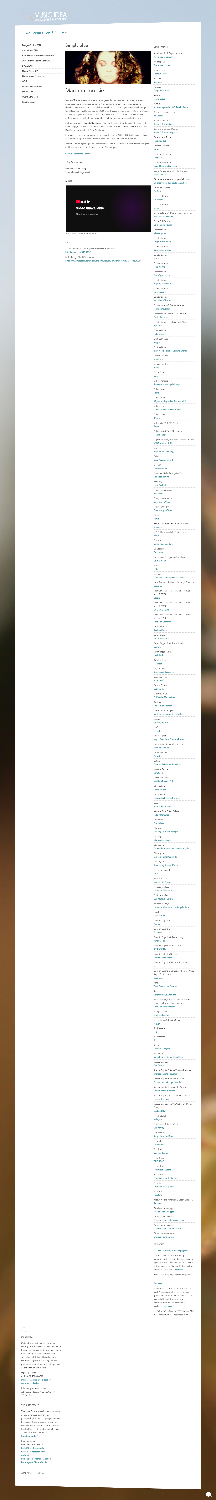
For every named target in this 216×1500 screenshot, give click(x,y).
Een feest (158, 1283)
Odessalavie (159, 823)
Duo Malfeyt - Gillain (163, 898)
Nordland (158, 1194)
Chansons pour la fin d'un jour (168, 1228)
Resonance (158, 977)
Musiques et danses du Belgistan (168, 714)
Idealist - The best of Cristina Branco (170, 350)
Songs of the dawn (162, 241)
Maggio (157, 1023)
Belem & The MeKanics (164, 124)
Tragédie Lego (160, 434)
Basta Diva (158, 493)
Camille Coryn (28, 101)
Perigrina (158, 756)
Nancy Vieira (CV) (30, 71)
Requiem (157, 1203)
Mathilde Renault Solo (164, 781)
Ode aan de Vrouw (162, 882)
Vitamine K (159, 680)
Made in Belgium (161, 1152)
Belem (156, 426)
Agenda (38, 33)
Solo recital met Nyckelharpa (167, 384)
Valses (156, 149)
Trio (155, 1031)
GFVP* (156, 535)
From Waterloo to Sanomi (166, 1178)
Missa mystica (160, 233)
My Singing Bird (161, 722)
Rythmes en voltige (162, 250)
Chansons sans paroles (164, 1236)
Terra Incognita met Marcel (166, 865)
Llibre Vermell (160, 789)
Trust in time (159, 915)
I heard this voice (161, 1099)
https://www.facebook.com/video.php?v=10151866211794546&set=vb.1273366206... (102, 260)
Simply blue (159, 772)
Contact (64, 32)
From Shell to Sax (162, 747)
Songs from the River (163, 1136)
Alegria (157, 342)
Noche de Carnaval (162, 621)
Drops (156, 208)
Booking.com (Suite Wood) (34, 1462)
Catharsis (158, 585)
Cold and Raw (160, 1110)
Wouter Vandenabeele (32, 86)
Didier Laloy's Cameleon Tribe (167, 409)
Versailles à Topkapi (162, 300)
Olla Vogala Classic (162, 840)
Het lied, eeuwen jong (164, 451)
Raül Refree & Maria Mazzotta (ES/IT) (39, 55)
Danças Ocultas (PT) (31, 45)
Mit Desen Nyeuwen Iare (165, 994)
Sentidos (157, 82)
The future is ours (162, 65)
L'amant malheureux (163, 890)
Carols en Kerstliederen (164, 1006)
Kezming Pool (160, 688)
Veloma (157, 924)
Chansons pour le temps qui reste (169, 1220)
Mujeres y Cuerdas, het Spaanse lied (170, 182)
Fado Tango (159, 333)
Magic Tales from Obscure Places (169, 739)
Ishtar (156, 569)
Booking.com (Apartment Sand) (36, 1458)
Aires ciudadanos (161, 1015)
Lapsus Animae (160, 468)
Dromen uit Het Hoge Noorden (168, 1082)
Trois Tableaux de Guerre (165, 986)
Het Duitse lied (160, 174)
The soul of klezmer (163, 705)
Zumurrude (159, 1144)
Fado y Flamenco (161, 814)
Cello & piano (160, 560)
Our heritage (159, 1127)
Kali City (157, 646)
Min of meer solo (161, 638)
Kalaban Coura (160, 630)
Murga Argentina (161, 609)
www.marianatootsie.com (78, 153)
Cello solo (158, 552)
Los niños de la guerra (164, 1186)
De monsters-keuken (163, 224)
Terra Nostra (159, 266)
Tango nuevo (159, 98)
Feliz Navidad (160, 140)
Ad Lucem (158, 115)
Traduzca (158, 663)
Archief (50, 32)
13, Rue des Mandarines (164, 697)
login (42, 1473)
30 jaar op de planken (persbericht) (170, 401)
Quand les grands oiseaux (165, 166)
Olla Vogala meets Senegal (166, 831)
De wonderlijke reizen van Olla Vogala (171, 848)
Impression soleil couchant (166, 1073)
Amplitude (158, 359)
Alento (157, 367)
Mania (156, 258)
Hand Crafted (160, 485)
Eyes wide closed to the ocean (167, 798)
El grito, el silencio (162, 283)
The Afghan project (162, 275)
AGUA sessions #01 (163, 443)
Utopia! (157, 597)
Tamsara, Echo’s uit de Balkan (167, 764)
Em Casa (157, 191)
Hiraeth (157, 730)
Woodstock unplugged (164, 1211)
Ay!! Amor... (159, 325)
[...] (155, 965)
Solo (156, 375)
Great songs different (163, 510)
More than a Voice (162, 501)
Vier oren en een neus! (164, 216)
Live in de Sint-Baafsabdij (165, 856)
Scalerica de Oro (161, 476)
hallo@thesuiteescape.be (33, 1448)
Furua (156, 518)
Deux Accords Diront (163, 459)
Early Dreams (160, 292)
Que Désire (159, 1065)
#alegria (158, 1119)
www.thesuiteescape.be (33, 1451)
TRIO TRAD (159, 1161)
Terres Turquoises (162, 308)
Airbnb (25, 1455)
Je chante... (159, 157)
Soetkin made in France (164, 1090)
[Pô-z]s (157, 417)
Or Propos (158, 199)
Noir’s (156, 392)
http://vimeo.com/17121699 (78, 252)
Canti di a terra (161, 317)
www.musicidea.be (29, 1383)
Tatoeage (158, 527)
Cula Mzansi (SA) (30, 50)
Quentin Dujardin (30, 96)
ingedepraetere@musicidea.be (36, 1379)
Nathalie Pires (160, 73)
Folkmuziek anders (162, 1169)
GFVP (24, 81)
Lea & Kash (158, 655)
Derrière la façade (162, 1048)
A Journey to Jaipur (163, 56)
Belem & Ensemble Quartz (166, 132)
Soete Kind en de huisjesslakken (168, 1057)
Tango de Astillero (162, 90)
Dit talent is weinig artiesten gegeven (171, 1250)
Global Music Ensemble (33, 76)
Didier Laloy (27, 91)
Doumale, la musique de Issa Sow (169, 577)
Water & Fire (159, 940)
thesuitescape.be (29, 1436)
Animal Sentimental (163, 806)
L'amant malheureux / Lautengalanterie (171, 907)
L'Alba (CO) (27, 65)
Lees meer (178, 1269)
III (154, 1040)
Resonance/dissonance (164, 672)
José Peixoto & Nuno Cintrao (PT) (37, 60)
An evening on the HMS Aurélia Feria (171, 107)
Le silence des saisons (163, 957)
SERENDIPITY (160, 949)
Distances (158, 932)
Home (26, 33)
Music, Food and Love (163, 543)
